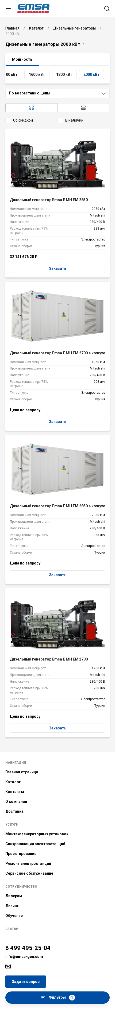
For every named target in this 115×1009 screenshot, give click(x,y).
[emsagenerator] (8, 966)
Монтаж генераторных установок (36, 834)
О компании (16, 801)
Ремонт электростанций (28, 863)
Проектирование (20, 854)
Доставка (14, 811)
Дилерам (13, 896)
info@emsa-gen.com (24, 956)
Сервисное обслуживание (29, 873)
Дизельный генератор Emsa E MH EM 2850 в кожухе (57, 506)
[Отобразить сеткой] (31, 107)
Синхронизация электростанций (35, 844)
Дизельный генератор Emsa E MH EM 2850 (49, 200)
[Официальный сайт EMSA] (33, 8)
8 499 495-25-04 (28, 948)
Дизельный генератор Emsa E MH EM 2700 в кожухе (57, 353)
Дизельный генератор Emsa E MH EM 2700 (49, 659)
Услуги (11, 825)
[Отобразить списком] (83, 107)
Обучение (14, 916)
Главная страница (21, 772)
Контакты (14, 792)
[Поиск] (107, 8)
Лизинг (12, 906)
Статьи (11, 929)
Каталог (13, 782)
